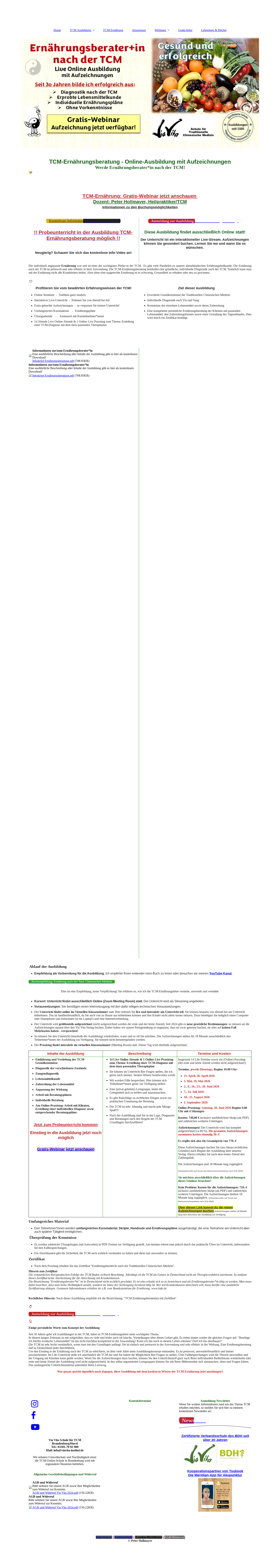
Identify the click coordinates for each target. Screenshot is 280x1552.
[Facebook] (33, 1415)
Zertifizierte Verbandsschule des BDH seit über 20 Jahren (215, 1438)
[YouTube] (34, 1427)
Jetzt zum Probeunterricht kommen (66, 1125)
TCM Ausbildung (80, 30)
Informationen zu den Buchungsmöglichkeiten (140, 207)
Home (57, 30)
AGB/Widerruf (174, 1537)
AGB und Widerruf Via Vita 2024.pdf (55, 1492)
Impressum (104, 1537)
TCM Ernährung (113, 30)
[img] (140, 93)
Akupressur (139, 30)
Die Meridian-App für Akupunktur (215, 1475)
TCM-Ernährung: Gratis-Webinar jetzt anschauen (140, 196)
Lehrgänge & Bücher (214, 30)
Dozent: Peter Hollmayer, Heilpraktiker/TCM (140, 201)
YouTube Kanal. (220, 973)
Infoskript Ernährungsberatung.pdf (53, 361)
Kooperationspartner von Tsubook (215, 1471)
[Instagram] (34, 1404)
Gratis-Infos (185, 30)
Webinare (160, 30)
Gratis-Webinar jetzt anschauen (65, 1149)
